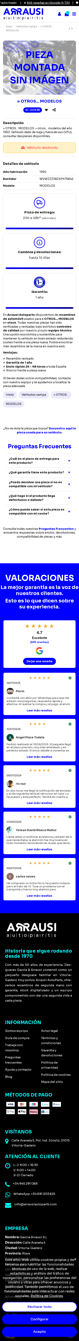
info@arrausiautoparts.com (35, 1204)
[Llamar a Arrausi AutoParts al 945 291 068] (7, 1184)
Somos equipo (16, 1031)
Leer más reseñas (39, 710)
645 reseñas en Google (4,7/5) (41, 3)
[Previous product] (70, 28)
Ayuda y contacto (18, 1069)
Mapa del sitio (52, 1082)
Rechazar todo (39, 1307)
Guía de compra (17, 1038)
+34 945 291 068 (25, 1183)
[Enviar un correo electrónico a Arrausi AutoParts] (8, 1205)
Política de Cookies (47, 1296)
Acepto (39, 1332)
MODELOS (13, 404)
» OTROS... (61, 394)
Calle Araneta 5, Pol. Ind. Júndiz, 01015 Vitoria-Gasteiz (41, 1142)
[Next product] (72, 28)
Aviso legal (49, 1031)
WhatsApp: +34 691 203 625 (34, 1194)
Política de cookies (56, 1075)
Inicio (10, 394)
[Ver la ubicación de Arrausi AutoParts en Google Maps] (7, 1141)
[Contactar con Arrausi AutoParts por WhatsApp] (7, 1194)
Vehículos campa (34, 394)
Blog (8, 1077)
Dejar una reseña (39, 661)
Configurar (40, 1319)
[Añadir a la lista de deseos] (46, 110)
